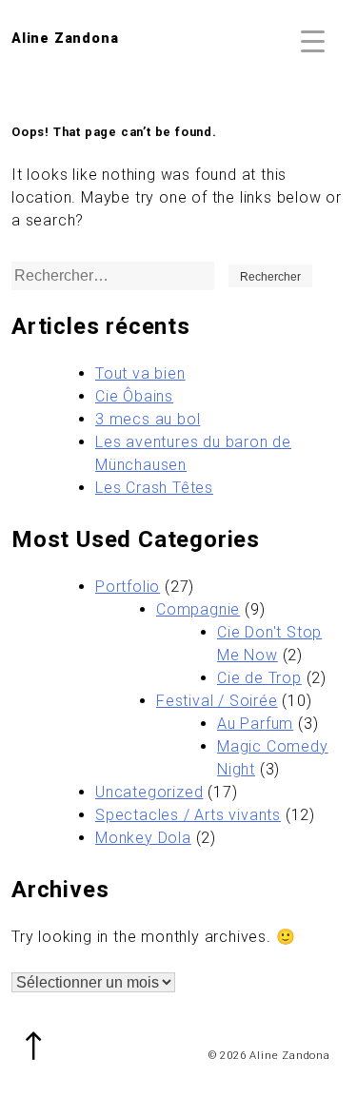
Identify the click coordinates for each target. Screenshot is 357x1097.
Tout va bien (140, 373)
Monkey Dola (143, 838)
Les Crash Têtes (154, 488)
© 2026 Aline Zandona (269, 1055)
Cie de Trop (259, 678)
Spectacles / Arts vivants (188, 815)
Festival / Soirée (217, 701)
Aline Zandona (64, 38)
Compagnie (198, 609)
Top (42, 1034)
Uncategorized (149, 792)
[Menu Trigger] (313, 40)
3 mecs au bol (147, 419)
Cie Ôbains (134, 396)
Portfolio (127, 587)
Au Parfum (255, 724)
